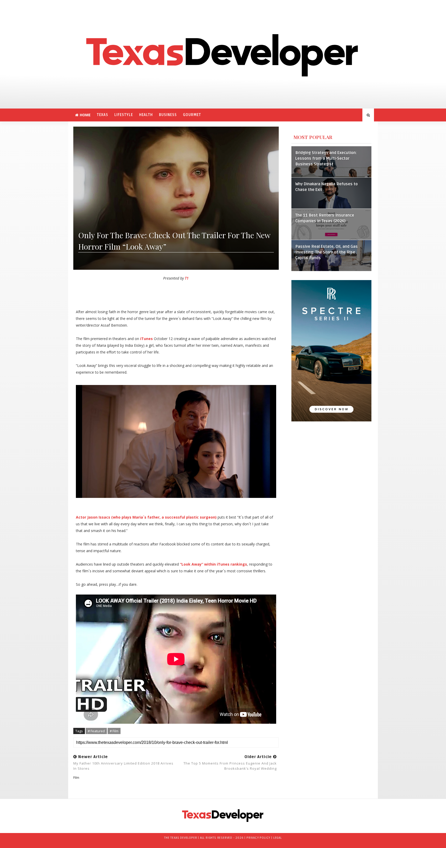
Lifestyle (123, 115)
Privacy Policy (258, 838)
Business (168, 115)
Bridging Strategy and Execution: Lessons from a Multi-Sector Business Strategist (326, 158)
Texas (102, 115)
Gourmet (192, 115)
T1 (187, 278)
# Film (114, 731)
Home (85, 114)
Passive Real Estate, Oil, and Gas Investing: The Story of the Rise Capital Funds (326, 252)
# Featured (96, 731)
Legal (277, 838)
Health (146, 115)
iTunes (146, 338)
